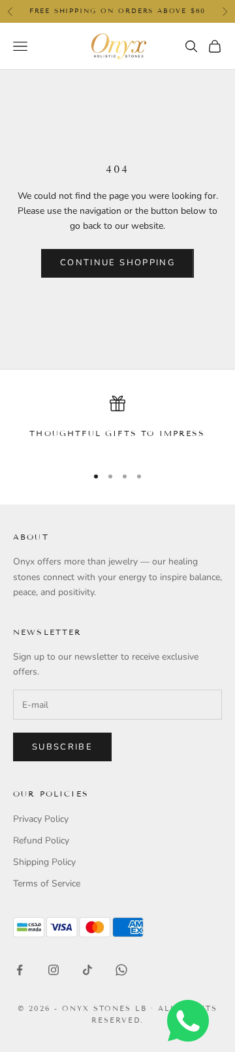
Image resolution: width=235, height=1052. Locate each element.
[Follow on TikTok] (87, 969)
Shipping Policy (44, 862)
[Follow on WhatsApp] (121, 969)
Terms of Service (46, 883)
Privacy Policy (41, 819)
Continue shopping (117, 263)
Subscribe (62, 747)
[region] (117, 425)
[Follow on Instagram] (53, 969)
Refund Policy (41, 840)
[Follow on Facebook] (19, 969)
